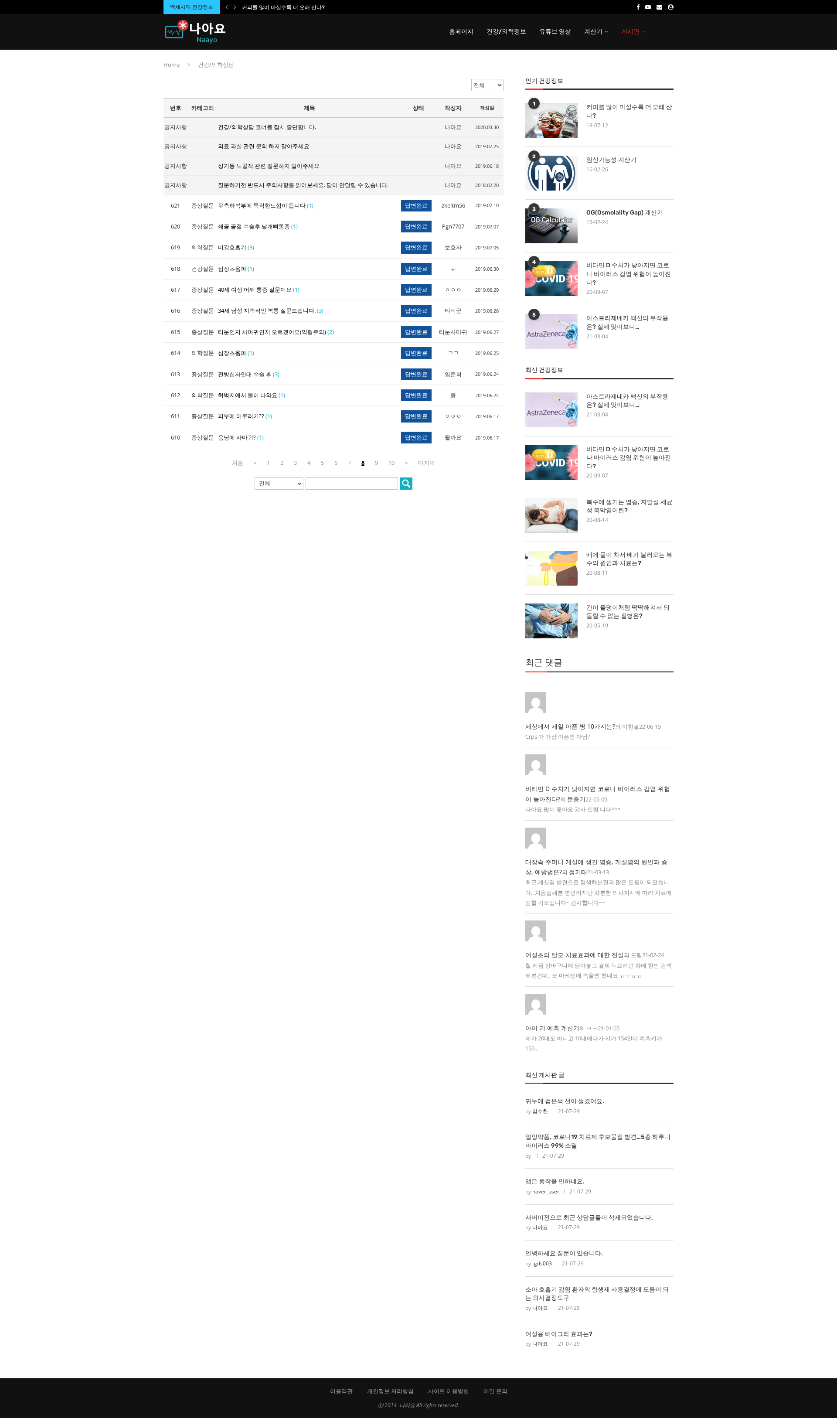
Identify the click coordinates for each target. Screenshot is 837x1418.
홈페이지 (461, 31)
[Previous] (226, 7)
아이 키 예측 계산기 (552, 1028)
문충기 (576, 799)
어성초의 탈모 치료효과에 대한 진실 (574, 955)
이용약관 (341, 1391)
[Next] (234, 7)
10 (391, 463)
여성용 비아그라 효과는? (558, 1334)
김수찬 (540, 1111)
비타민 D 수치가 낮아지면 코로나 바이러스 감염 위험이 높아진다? (628, 274)
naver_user (545, 1191)
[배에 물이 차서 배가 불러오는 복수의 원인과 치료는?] (551, 568)
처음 (237, 463)
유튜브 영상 (555, 31)
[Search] (669, 31)
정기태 (578, 872)
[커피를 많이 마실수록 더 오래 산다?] (551, 120)
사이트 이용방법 (448, 1391)
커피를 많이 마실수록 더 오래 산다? (283, 7)
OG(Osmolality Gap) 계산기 (624, 212)
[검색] (406, 483)
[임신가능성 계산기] (551, 173)
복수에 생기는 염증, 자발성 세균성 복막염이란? (629, 506)
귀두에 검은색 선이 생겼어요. (564, 1101)
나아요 (540, 1227)
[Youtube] (648, 7)
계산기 (593, 31)
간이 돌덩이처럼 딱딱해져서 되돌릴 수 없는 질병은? (628, 612)
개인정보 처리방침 (390, 1391)
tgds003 (542, 1263)
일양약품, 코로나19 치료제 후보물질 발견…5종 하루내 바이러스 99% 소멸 (597, 1141)
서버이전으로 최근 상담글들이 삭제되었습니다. (589, 1217)
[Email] (659, 7)
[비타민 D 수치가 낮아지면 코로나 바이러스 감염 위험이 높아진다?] (551, 278)
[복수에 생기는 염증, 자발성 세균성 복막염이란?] (551, 515)
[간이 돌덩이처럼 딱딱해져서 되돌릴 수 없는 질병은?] (551, 620)
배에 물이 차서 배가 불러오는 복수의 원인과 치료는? (629, 559)
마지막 (426, 463)
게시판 (630, 31)
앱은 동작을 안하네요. (555, 1181)
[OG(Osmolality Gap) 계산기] (551, 225)
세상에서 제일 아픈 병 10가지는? (570, 726)
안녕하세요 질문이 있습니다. (564, 1253)
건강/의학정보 (506, 31)
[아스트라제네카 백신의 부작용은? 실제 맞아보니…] (551, 331)
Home (171, 64)
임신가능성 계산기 (611, 160)
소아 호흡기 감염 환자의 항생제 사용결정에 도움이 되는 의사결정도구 (597, 1294)
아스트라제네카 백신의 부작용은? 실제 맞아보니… (627, 322)
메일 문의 (495, 1391)
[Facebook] (638, 7)
